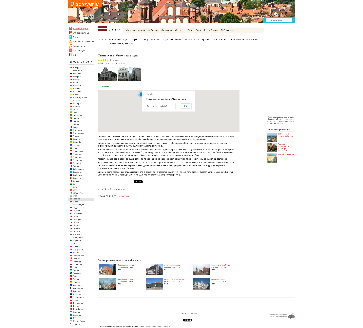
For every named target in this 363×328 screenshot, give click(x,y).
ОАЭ (75, 243)
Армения (77, 73)
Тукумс (112, 44)
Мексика (76, 228)
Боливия (77, 88)
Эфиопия (77, 315)
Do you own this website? (157, 106)
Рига (247, 39)
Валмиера (144, 39)
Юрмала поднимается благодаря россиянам (283, 147)
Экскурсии (166, 30)
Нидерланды (79, 237)
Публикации (79, 50)
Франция (77, 291)
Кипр (75, 187)
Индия (76, 148)
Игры (75, 55)
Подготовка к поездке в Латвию (285, 135)
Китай (75, 190)
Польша (76, 246)
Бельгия (76, 79)
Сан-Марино (78, 255)
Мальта (76, 222)
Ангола (76, 65)
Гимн (198, 30)
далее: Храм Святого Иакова (111, 63)
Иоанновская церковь (126, 265)
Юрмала (129, 44)
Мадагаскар (78, 208)
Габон (75, 109)
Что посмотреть (80, 28)
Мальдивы (77, 219)
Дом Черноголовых (125, 279)
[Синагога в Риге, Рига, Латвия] (107, 80)
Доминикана (78, 133)
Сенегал (76, 258)
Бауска (135, 39)
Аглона (117, 39)
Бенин (75, 82)
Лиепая (216, 39)
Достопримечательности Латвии (142, 30)
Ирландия (77, 157)
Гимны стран (79, 46)
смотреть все (124, 196)
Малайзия (77, 214)
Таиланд (77, 270)
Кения (75, 184)
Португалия (78, 249)
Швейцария (78, 303)
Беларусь (77, 76)
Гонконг (76, 118)
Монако (76, 231)
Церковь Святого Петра (220, 265)
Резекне (240, 39)
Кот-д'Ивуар (78, 193)
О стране (179, 30)
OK (185, 106)
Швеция (76, 306)
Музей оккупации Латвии (174, 279)
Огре (223, 39)
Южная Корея (79, 321)
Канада (76, 181)
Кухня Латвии (211, 30)
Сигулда (255, 39)
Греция (76, 121)
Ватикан (76, 94)
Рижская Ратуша (218, 279)
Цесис (120, 44)
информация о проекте (154, 326)
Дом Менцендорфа (172, 265)
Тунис (75, 276)
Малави (76, 211)
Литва (75, 202)
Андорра (77, 68)
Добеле (178, 39)
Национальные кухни (83, 41)
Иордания (77, 154)
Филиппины (78, 285)
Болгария (77, 85)
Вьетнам (77, 106)
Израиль (76, 145)
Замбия (76, 139)
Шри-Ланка (78, 309)
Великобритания (80, 97)
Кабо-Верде (78, 169)
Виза (190, 30)
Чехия (75, 300)
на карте (105, 87)
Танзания (77, 273)
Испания (77, 163)
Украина (76, 282)
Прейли (231, 39)
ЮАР (75, 318)
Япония (76, 324)
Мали (75, 216)
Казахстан (77, 172)
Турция (76, 279)
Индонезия (78, 151)
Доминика (77, 130)
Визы (75, 37)
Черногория (78, 297)
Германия (77, 115)
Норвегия (77, 240)
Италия (76, 166)
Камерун (77, 178)
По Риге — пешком (285, 155)
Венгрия (76, 100)
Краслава (206, 39)
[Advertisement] (278, 71)
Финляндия (78, 288)
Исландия (77, 160)
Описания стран (81, 33)
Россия (76, 252)
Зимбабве (77, 142)
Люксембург (78, 205)
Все (111, 39)
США (75, 267)
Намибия (77, 234)
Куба (75, 196)
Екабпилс (188, 39)
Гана (75, 112)
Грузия (76, 124)
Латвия (76, 199)
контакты (167, 326)
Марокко (77, 225)
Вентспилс (156, 39)
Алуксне (126, 39)
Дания (75, 127)
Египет (76, 136)
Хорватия (77, 294)
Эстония (76, 312)
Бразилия (77, 91)
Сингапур (77, 261)
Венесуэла (78, 103)
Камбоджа (77, 175)
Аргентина (77, 71)
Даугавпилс (168, 39)
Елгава (197, 39)
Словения (77, 264)
